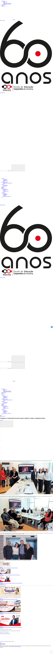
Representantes (4, 4)
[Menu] (6, 204)
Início (0, 415)
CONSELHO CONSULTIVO (7, 391)
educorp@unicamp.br (7, 633)
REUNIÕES (5, 411)
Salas (2, 5)
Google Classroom (5, 189)
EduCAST (3, 186)
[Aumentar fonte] (6, 13)
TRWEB (4, 195)
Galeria (3, 188)
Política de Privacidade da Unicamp (16, 646)
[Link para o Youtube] (31, 177)
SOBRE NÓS (5, 1)
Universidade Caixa (5, 191)
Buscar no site (10, 170)
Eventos (3, 184)
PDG (4, 181)
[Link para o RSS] (44, 177)
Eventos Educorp (5, 185)
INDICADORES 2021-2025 (7, 3)
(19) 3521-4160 (2, 633)
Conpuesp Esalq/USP (3, 584)
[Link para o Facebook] (6, 177)
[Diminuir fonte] (19, 13)
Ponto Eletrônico (5, 180)
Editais (4, 183)
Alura (4, 408)
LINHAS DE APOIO (4, 182)
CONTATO (3, 6)
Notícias (3, 187)
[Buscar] (6, 355)
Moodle (4, 190)
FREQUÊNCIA (5, 194)
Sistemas (3, 192)
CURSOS (3, 178)
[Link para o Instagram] (19, 177)
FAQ (2, 197)
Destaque (1, 416)
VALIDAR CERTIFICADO (7, 196)
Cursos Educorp (5, 179)
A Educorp (3, 388)
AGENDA (4, 193)
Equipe (4, 2)
